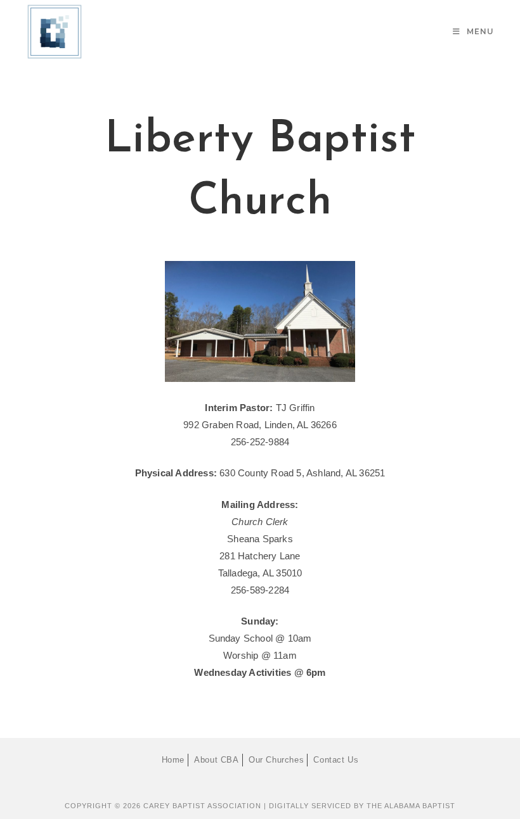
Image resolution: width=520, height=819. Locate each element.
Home (173, 760)
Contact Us (335, 760)
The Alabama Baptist (411, 805)
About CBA (216, 760)
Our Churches (276, 760)
